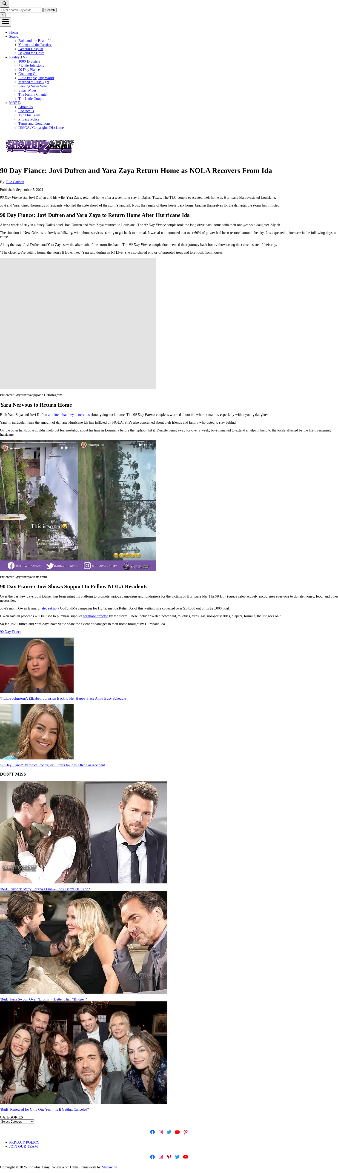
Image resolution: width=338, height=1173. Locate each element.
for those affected (95, 616)
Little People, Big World (36, 78)
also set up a (50, 608)
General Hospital (30, 49)
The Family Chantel (32, 94)
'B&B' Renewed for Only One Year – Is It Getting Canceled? (44, 1109)
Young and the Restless (35, 45)
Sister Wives (27, 90)
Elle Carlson (15, 182)
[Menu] (5, 22)
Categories (11, 1117)
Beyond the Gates (31, 53)
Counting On (27, 74)
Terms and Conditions (34, 123)
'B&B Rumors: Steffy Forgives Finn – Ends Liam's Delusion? (45, 889)
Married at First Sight (33, 82)
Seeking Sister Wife (32, 86)
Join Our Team (29, 115)
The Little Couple (31, 99)
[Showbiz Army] (40, 159)
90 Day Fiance (29, 70)
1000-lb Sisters (29, 61)
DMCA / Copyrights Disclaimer (41, 127)
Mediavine (109, 1167)
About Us (25, 107)
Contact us (26, 111)
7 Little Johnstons (31, 65)
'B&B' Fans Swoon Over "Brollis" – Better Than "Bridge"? (43, 999)
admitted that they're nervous (69, 415)
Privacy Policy (29, 119)
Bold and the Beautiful (34, 41)
